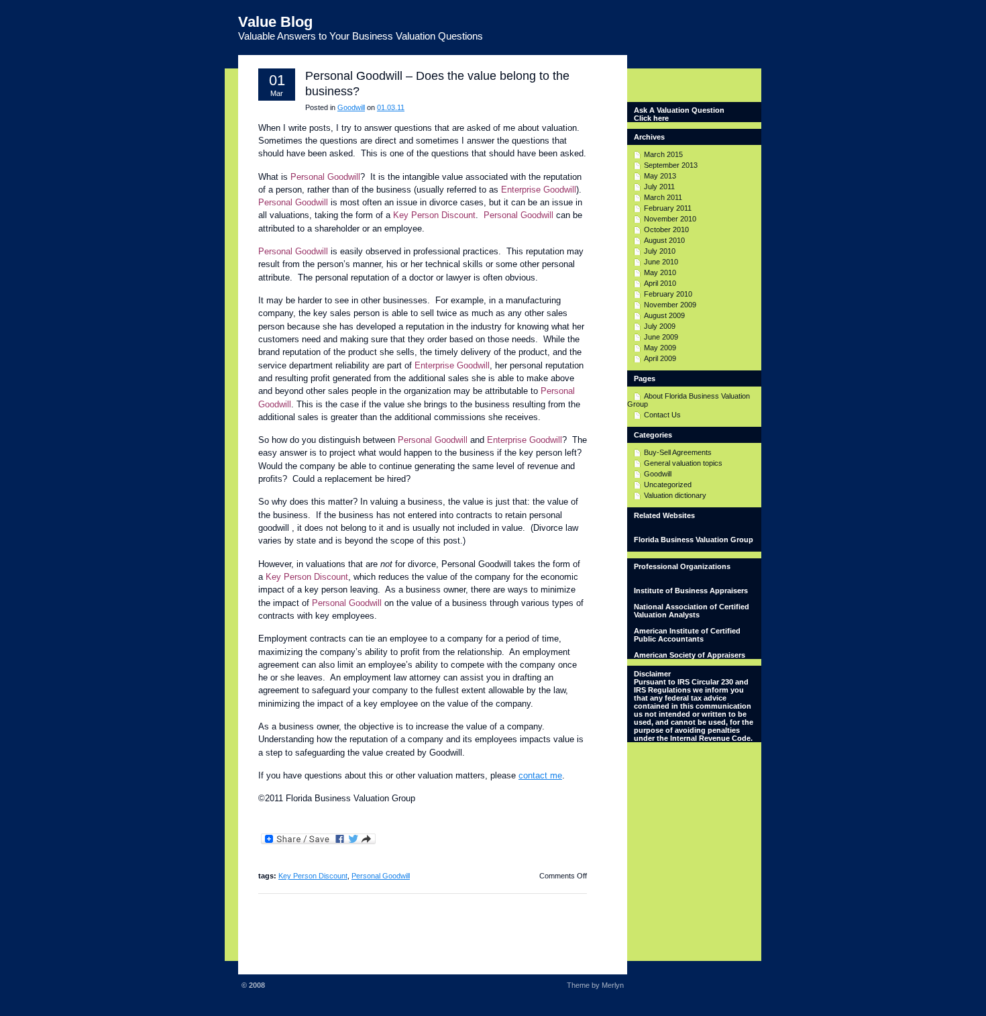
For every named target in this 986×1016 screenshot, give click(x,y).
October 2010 (666, 229)
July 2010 (659, 251)
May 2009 (660, 348)
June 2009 (661, 337)
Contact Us (662, 415)
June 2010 (661, 262)
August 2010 (664, 240)
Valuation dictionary (675, 495)
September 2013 (671, 165)
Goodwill (351, 107)
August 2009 (664, 315)
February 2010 (668, 294)
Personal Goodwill (380, 876)
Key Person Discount (312, 876)
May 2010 (660, 272)
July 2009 (659, 326)
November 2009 (670, 305)
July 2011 (659, 187)
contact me (540, 775)
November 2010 (670, 219)
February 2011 (668, 208)
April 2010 (660, 283)
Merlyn (613, 985)
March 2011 (663, 197)
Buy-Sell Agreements (678, 452)
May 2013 (660, 176)
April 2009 (660, 358)
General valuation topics (683, 463)
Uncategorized (668, 484)
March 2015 (663, 154)
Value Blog (275, 21)
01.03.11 (390, 107)
